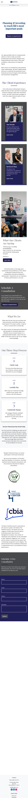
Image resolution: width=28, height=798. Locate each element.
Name (3, 579)
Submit (5, 616)
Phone (3, 596)
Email (2, 588)
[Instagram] (16, 789)
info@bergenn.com (14, 787)
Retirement (14, 795)
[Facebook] (12, 789)
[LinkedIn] (14, 789)
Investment (14, 797)
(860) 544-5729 (15, 780)
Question (3, 604)
